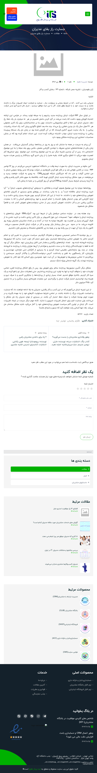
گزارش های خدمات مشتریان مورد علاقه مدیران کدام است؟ (55, 522)
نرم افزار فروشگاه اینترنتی (80, 689)
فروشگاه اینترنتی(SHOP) (68, 624)
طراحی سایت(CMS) (70, 652)
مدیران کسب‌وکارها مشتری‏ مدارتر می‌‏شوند (61, 564)
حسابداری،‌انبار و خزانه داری (79, 680)
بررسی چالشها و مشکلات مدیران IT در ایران (61, 550)
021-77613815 (50, 762)
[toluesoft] (38, 716)
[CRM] (44, 716)
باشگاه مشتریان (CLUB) (68, 610)
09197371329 (88, 764)
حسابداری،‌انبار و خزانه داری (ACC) (65, 638)
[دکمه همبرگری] (87, 14)
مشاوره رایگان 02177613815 (12, 17)
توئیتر (63, 321)
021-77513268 (75, 762)
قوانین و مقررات (38, 689)
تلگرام (77, 321)
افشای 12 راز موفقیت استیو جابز (65, 509)
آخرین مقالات (39, 685)
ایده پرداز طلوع (35, 769)
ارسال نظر (86, 437)
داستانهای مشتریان (79, 482)
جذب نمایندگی (38, 694)
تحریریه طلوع (82, 82)
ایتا (57, 321)
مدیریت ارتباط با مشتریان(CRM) (65, 597)
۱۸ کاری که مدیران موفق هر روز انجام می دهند (60, 536)
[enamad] (16, 732)
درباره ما (41, 680)
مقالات (57, 33)
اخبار (85, 476)
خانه (65, 33)
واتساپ (70, 321)
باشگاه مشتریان (13, 11)
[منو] (46, 13)
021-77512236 (62, 762)
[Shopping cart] (5, 14)
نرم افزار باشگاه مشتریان (80, 685)
